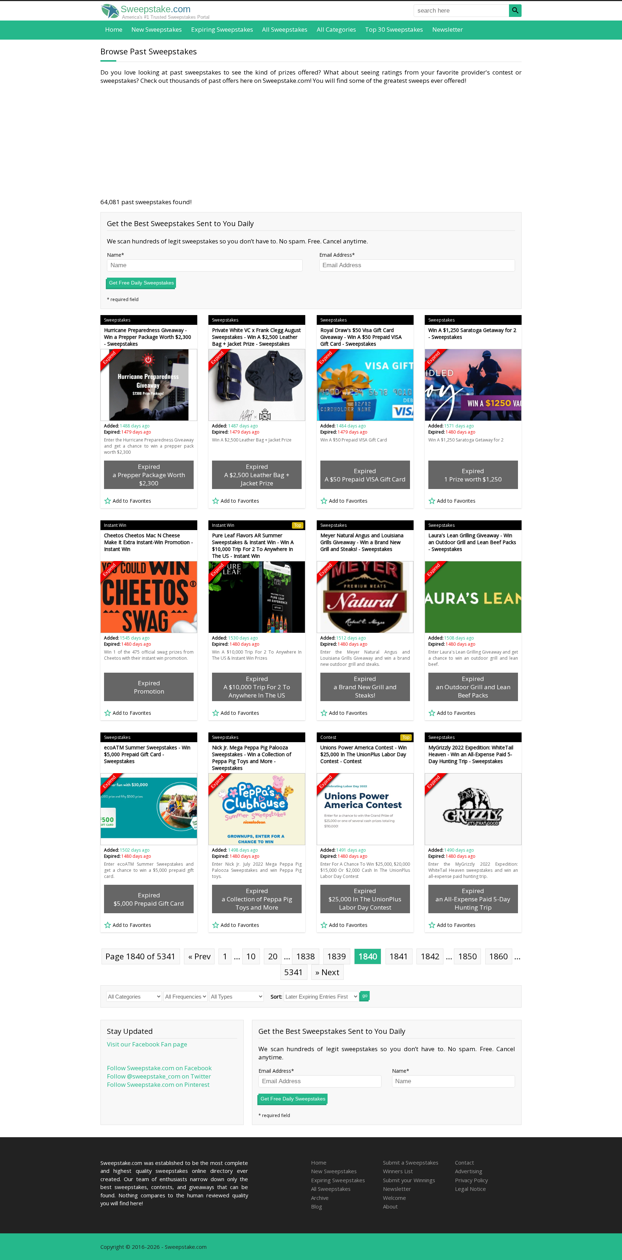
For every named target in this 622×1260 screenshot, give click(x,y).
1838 (305, 956)
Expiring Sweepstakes (222, 29)
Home (113, 29)
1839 (336, 956)
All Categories (336, 29)
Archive (320, 1197)
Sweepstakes (117, 320)
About (390, 1206)
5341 (293, 972)
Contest (365, 737)
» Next (327, 972)
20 (273, 956)
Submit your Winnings (409, 1180)
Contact (464, 1162)
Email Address (335, 254)
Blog (316, 1206)
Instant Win (115, 525)
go (365, 995)
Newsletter (447, 29)
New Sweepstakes (156, 29)
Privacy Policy (471, 1180)
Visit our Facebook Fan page (147, 1044)
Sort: (276, 996)
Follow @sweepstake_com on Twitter (159, 1076)
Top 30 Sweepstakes (394, 29)
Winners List (398, 1171)
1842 (430, 956)
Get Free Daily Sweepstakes (141, 283)
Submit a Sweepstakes (410, 1162)
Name (114, 254)
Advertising (468, 1171)
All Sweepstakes (284, 29)
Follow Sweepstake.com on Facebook (159, 1068)
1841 (398, 956)
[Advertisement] (311, 141)
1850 (467, 956)
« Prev (199, 956)
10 (251, 956)
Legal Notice (470, 1188)
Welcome (394, 1197)
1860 (498, 956)
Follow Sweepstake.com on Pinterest (158, 1084)
